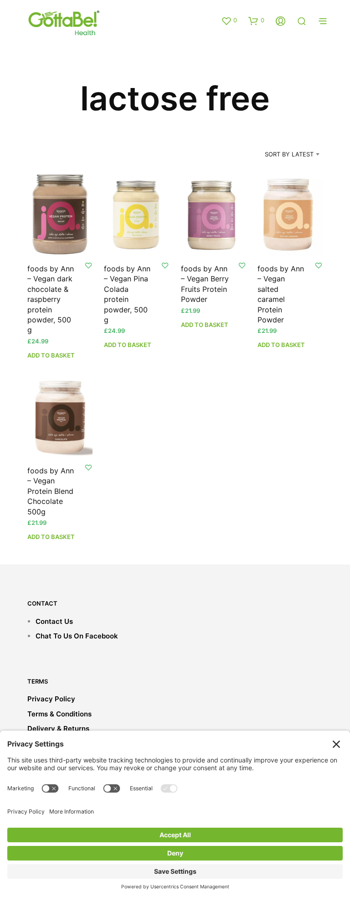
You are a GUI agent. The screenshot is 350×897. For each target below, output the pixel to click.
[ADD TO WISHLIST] (88, 265)
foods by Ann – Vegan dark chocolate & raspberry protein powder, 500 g (50, 299)
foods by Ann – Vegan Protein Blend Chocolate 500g (50, 491)
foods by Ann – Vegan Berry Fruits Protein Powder (205, 284)
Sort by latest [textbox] (289, 154)
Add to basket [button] (51, 355)
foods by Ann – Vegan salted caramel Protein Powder (280, 294)
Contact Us (54, 621)
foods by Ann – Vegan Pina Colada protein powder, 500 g (127, 294)
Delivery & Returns (58, 728)
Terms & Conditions (59, 714)
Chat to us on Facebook (77, 636)
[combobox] (277, 154)
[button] (229, 20)
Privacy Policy (51, 699)
